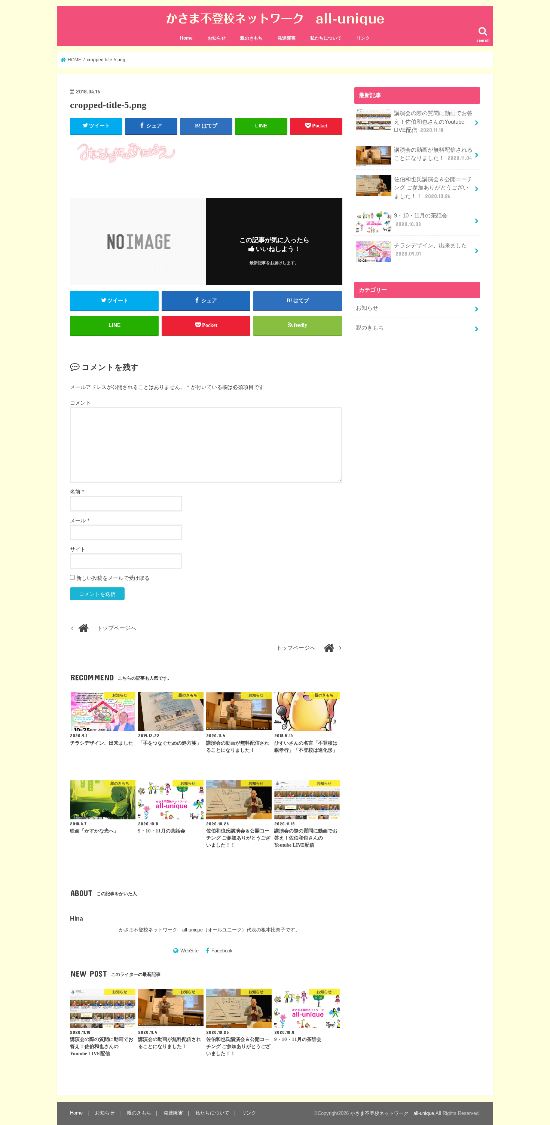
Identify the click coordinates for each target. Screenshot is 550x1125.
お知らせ (217, 38)
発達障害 (287, 38)
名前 (77, 492)
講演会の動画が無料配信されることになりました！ (433, 154)
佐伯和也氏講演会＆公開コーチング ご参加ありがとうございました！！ (433, 187)
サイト (78, 549)
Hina (76, 918)
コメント (80, 403)
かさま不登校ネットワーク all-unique (392, 1113)
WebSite (189, 951)
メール (80, 520)
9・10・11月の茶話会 (420, 220)
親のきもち (251, 38)
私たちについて (326, 38)
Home (186, 38)
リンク (363, 38)
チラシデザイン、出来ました (430, 249)
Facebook (222, 951)
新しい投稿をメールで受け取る (113, 578)
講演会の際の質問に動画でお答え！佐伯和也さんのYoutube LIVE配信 (433, 121)
